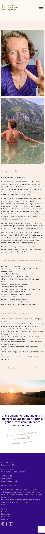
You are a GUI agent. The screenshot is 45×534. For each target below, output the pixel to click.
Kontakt (4, 509)
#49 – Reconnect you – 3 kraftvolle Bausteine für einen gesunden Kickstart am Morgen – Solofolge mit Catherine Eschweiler (21, 494)
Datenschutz (5, 514)
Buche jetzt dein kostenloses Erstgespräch (21, 368)
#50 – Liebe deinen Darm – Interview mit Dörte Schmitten (21, 490)
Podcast (4, 512)
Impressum (5, 517)
